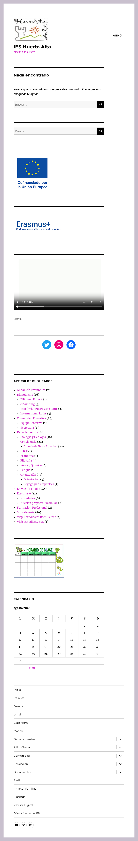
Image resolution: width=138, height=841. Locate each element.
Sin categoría (25, 512)
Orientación (28, 474)
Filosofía (26, 460)
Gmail (17, 714)
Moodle (19, 731)
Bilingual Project (31, 399)
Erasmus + (24, 493)
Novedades (27, 498)
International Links (33, 413)
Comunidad (22, 755)
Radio (17, 780)
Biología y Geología (33, 437)
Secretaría (27, 427)
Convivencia (28, 441)
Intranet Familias (25, 788)
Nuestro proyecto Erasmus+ (39, 503)
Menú (117, 35)
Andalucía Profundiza (31, 390)
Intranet (19, 698)
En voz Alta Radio (28, 488)
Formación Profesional (32, 507)
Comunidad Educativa (31, 418)
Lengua (25, 470)
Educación (21, 764)
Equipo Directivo (31, 423)
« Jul (32, 668)
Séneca (19, 706)
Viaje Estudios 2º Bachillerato (36, 517)
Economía (27, 455)
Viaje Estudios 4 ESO (30, 521)
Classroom (21, 722)
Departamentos (27, 432)
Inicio (17, 689)
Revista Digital (23, 805)
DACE (24, 451)
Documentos (22, 772)
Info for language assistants (39, 408)
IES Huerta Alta (32, 47)
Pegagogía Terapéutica (39, 484)
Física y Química (31, 465)
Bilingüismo (25, 394)
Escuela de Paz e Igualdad (40, 446)
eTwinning (27, 404)
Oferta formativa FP (27, 813)
